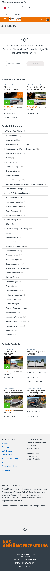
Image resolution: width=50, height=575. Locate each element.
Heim (2, 26)
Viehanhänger (11, 330)
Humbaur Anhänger (13, 206)
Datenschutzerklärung (10, 466)
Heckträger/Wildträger (14, 189)
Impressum (6, 470)
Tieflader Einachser (13, 290)
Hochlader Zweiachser (15, 202)
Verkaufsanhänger (13, 313)
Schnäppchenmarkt (13, 264)
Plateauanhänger (12, 260)
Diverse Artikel (11, 171)
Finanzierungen (8, 447)
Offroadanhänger (12, 251)
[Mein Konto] (41, 19)
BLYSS (8, 158)
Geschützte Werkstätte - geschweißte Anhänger (24, 184)
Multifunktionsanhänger (15, 246)
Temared (9, 286)
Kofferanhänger (12, 220)
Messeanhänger (12, 237)
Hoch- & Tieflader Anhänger (17, 193)
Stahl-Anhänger (12, 277)
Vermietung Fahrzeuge (15, 326)
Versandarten (7, 455)
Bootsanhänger (12, 162)
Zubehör (9, 335)
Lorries (8, 233)
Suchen (36, 19)
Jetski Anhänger (12, 211)
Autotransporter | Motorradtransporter (10, 85)
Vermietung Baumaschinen (16, 321)
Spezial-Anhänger (13, 273)
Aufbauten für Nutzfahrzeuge (17, 144)
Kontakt (5, 443)
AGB (3, 462)
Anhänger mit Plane (13, 140)
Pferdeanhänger (12, 255)
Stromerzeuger (12, 282)
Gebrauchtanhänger (13, 180)
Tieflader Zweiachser (14, 295)
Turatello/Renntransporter (16, 308)
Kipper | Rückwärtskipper (16, 215)
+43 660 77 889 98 (13, 14)
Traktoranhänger (12, 304)
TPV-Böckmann (12, 299)
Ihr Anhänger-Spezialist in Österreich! (18, 2)
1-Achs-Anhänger (32, 85)
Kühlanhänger (11, 224)
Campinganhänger (13, 167)
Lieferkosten (14, 117)
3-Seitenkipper (11, 136)
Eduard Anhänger (12, 175)
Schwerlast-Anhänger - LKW (17, 268)
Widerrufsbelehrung (10, 458)
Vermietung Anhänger (14, 317)
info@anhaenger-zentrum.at (29, 7)
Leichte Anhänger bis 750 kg (17, 228)
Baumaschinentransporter (16, 153)
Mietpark (9, 242)
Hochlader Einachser (14, 198)
